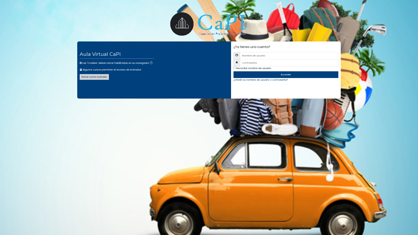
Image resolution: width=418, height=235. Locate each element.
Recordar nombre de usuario (253, 68)
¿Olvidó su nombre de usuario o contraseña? (260, 79)
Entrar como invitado (94, 76)
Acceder (286, 74)
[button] (152, 63)
